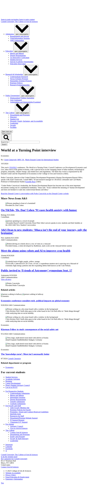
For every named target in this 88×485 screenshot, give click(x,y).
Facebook (9, 449)
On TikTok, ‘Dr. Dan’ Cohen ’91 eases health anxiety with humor (39, 210)
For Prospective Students (14, 391)
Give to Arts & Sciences (19, 428)
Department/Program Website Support (24, 418)
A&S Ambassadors (17, 40)
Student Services (16, 60)
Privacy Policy (11, 475)
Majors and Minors (17, 53)
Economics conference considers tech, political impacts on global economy (35, 301)
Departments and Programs (20, 115)
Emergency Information (14, 479)
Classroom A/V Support (19, 422)
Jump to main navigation (10, 19)
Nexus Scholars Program (19, 79)
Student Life (14, 119)
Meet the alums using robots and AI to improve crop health (35, 250)
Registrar (9, 381)
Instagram (9, 445)
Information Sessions (17, 397)
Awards (13, 125)
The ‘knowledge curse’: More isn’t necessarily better (25, 354)
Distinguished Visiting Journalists (22, 98)
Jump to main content (27, 19)
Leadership (14, 123)
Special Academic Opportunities (21, 62)
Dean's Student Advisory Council (18, 385)
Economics (10, 367)
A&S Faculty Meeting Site (19, 408)
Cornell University (8, 22)
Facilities (13, 127)
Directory (13, 117)
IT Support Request (17, 420)
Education (9, 51)
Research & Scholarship (14, 74)
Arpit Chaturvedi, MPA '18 (14, 160)
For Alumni (10, 424)
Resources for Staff (17, 416)
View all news (6, 279)
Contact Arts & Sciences (19, 432)
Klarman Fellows (16, 83)
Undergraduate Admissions (20, 393)
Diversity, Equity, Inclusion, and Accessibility (26, 121)
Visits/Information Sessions (20, 38)
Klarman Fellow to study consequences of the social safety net (29, 329)
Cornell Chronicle (14, 359)
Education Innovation (18, 64)
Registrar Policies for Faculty (20, 410)
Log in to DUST (12, 387)
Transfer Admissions (17, 402)
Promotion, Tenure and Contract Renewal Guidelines (29, 412)
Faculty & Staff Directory (19, 439)
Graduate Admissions (18, 404)
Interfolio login (15, 414)
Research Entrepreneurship (20, 85)
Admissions (10, 34)
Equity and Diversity (17, 437)
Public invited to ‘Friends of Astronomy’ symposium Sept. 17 (36, 270)
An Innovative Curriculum (19, 58)
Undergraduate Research (19, 77)
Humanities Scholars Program (21, 81)
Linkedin (9, 447)
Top (2, 483)
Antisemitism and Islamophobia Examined (25, 102)
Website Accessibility (13, 473)
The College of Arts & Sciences (26, 22)
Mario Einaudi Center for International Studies (42, 160)
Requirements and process (19, 36)
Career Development (13, 383)
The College (10, 113)
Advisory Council (16, 426)
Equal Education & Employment (17, 477)
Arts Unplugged (16, 100)
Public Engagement (13, 96)
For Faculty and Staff (13, 406)
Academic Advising (13, 379)
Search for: (5, 142)
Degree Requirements (18, 55)
